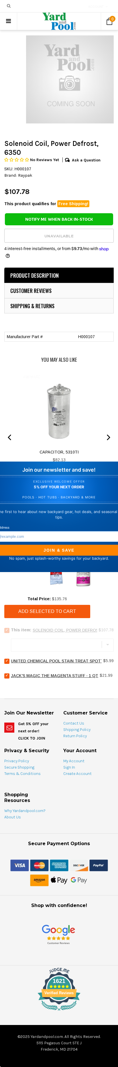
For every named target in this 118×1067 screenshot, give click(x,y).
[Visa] (19, 865)
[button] (17, 159)
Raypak (25, 175)
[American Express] (59, 865)
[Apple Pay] (59, 880)
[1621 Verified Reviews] (59, 1011)
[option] (70, 79)
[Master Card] (39, 865)
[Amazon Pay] (39, 880)
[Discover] (79, 865)
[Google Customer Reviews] (58, 934)
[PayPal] (98, 865)
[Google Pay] (79, 880)
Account (96, 7)
